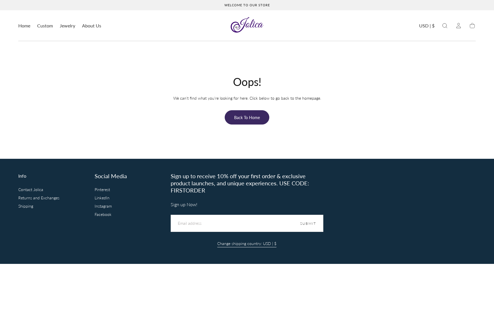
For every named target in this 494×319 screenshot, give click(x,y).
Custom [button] (45, 25)
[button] (427, 26)
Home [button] (24, 25)
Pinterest (102, 189)
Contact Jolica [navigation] (30, 189)
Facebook (103, 214)
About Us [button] (91, 25)
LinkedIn (102, 198)
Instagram (103, 206)
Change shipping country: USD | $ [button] (246, 243)
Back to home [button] (247, 117)
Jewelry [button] (67, 25)
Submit (308, 223)
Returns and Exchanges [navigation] (38, 197)
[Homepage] (247, 25)
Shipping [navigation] (25, 206)
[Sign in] (458, 25)
